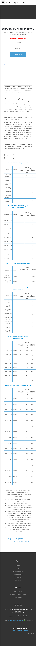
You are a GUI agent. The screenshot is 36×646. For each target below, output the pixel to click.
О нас (18, 568)
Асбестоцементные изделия (23, 32)
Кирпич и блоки (18, 597)
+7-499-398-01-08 (22, 616)
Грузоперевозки (18, 574)
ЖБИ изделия (18, 592)
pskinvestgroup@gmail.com (16, 620)
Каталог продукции (18, 571)
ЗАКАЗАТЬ (18, 54)
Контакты (18, 580)
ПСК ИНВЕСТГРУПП (21, 628)
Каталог (11, 32)
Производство (18, 577)
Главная (6, 32)
